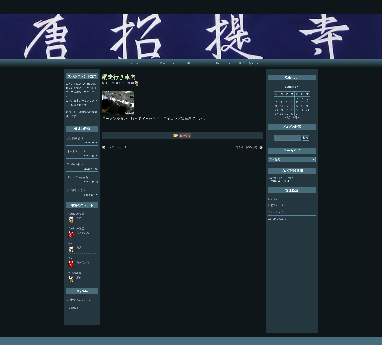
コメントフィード (278, 211)
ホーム (134, 63)
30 (291, 113)
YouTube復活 (75, 164)
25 (302, 110)
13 (276, 106)
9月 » (296, 117)
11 (302, 102)
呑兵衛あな (82, 232)
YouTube (72, 307)
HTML (190, 63)
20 (276, 110)
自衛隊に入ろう (76, 190)
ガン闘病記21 (75, 138)
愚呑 (79, 217)
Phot (162, 63)
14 (281, 106)
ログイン (273, 198)
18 (302, 106)
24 (297, 110)
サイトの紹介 (246, 63)
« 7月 (288, 117)
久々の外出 (74, 272)
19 (307, 106)
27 (276, 113)
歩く (70, 243)
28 (281, 113)
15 (287, 106)
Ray (218, 63)
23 (291, 110)
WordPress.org (277, 218)
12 (307, 102)
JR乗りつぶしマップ (79, 299)
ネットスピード (76, 151)
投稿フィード (275, 205)
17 (297, 106)
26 (307, 110)
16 (292, 106)
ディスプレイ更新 (77, 177)
